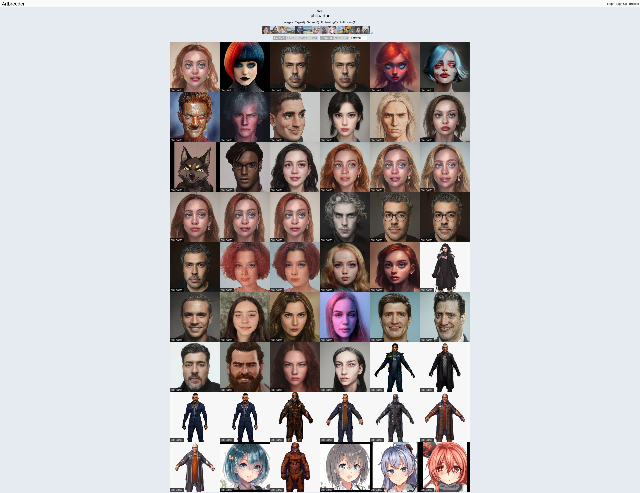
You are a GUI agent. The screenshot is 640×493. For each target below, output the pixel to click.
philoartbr (177, 90)
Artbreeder (13, 3)
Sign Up (621, 3)
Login (610, 3)
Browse (634, 3)
